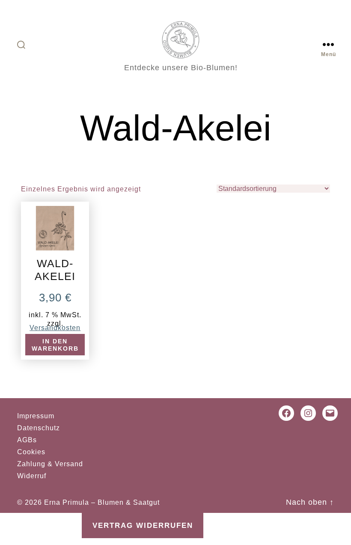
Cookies (31, 452)
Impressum (35, 416)
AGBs (27, 440)
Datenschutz (38, 428)
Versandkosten (55, 327)
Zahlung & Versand (50, 464)
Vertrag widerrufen (142, 525)
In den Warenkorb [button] (55, 345)
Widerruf (31, 475)
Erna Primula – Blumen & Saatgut (102, 502)
